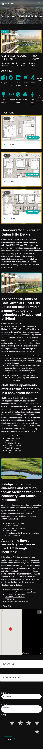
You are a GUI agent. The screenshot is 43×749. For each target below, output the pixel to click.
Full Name (5, 693)
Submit (8, 739)
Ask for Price (33, 174)
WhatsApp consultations (15, 597)
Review (4, 704)
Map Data (24, 654)
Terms (30, 654)
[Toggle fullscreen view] (39, 612)
